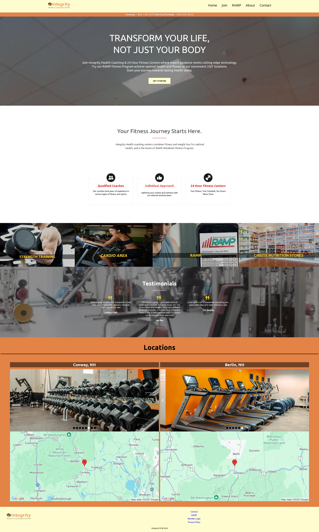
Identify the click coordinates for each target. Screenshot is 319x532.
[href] (84, 466)
